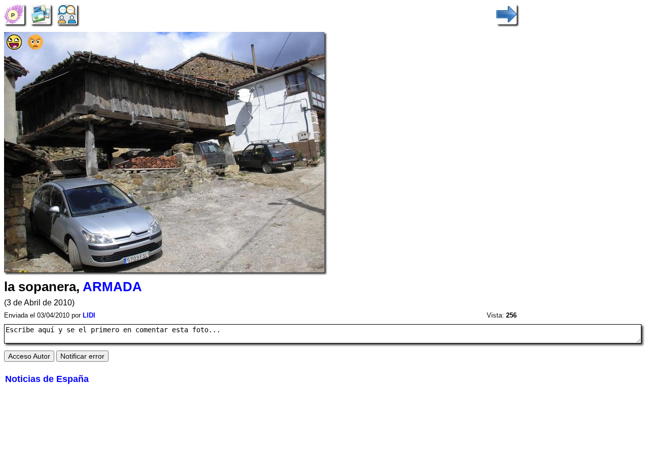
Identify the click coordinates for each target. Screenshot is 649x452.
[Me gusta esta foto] (14, 47)
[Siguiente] (506, 13)
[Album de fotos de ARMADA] (40, 13)
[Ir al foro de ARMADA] (67, 13)
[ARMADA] (14, 13)
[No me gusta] (35, 47)
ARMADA (112, 287)
